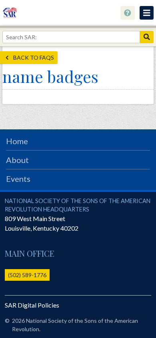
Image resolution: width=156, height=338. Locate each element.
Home (17, 141)
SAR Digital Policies (32, 305)
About (17, 160)
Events (18, 178)
